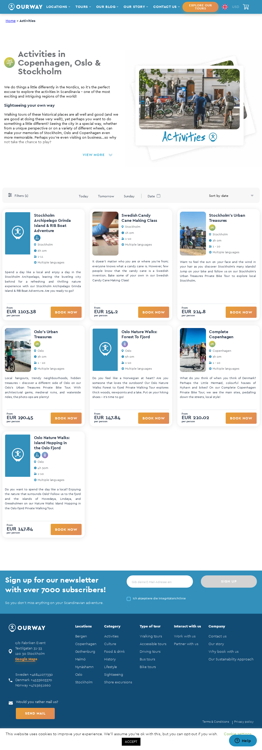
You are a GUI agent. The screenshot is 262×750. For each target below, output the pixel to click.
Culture (110, 644)
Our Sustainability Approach (231, 659)
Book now (66, 312)
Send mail (35, 713)
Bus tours (147, 659)
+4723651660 (39, 685)
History (110, 659)
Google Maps (26, 659)
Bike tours (148, 667)
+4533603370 (41, 680)
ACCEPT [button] (131, 741)
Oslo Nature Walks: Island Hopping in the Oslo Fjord (52, 443)
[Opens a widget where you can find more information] (243, 741)
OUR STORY (134, 7)
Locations (83, 626)
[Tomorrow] (106, 196)
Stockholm (84, 682)
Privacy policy (243, 721)
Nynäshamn (84, 667)
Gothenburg (85, 652)
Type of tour (150, 626)
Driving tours (150, 652)
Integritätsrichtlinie (172, 598)
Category (112, 626)
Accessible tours (153, 644)
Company (217, 626)
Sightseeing (113, 674)
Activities (111, 636)
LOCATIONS (56, 7)
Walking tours (151, 636)
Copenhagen (85, 644)
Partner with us (186, 644)
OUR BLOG (105, 7)
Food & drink (114, 652)
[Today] (83, 196)
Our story (216, 644)
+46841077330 (41, 674)
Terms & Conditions (215, 721)
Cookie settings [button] (238, 734)
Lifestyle (110, 667)
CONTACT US (165, 7)
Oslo (79, 674)
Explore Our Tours (200, 7)
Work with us (184, 636)
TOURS (81, 7)
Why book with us (223, 652)
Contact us (217, 636)
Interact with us (187, 626)
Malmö (80, 659)
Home (11, 21)
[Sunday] (129, 196)
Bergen (81, 636)
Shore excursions (118, 682)
